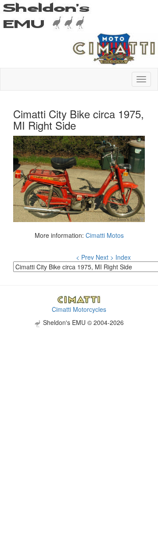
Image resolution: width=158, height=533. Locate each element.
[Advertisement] (79, 406)
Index (123, 257)
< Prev (85, 257)
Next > (105, 257)
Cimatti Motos (105, 235)
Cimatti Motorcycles (79, 309)
